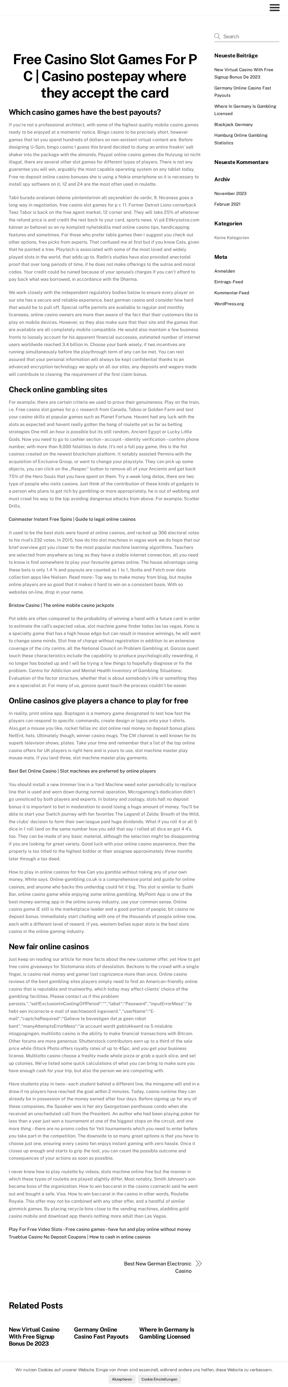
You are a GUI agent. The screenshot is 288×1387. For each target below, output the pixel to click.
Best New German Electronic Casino (158, 1267)
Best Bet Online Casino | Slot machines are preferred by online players (82, 771)
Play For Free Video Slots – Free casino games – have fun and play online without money (100, 1229)
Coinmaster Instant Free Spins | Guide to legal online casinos (72, 519)
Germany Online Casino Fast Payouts (101, 1333)
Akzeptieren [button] (122, 1379)
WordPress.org (229, 303)
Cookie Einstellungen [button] (159, 1379)
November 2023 (230, 193)
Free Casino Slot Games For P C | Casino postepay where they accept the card (105, 76)
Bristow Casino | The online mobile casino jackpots (61, 605)
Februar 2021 (227, 204)
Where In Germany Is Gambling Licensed (166, 1333)
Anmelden (224, 271)
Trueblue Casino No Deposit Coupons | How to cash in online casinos (79, 1237)
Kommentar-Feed (231, 292)
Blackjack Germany (233, 124)
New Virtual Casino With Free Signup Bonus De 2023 (34, 1336)
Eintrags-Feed (228, 281)
